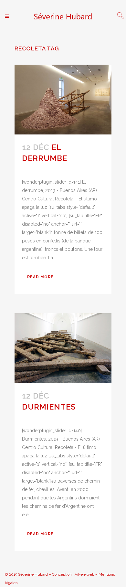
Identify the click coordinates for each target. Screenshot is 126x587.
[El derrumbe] (63, 99)
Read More (40, 277)
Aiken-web (84, 574)
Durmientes (49, 406)
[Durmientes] (63, 348)
